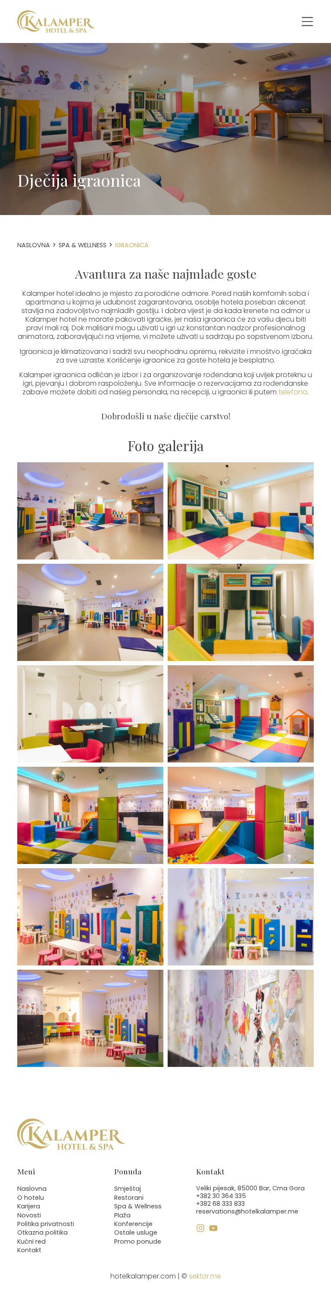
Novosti (29, 1215)
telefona (292, 392)
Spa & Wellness (82, 245)
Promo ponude (137, 1241)
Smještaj (127, 1188)
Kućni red (31, 1241)
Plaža (122, 1215)
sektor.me (205, 1276)
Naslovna (33, 245)
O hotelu (30, 1197)
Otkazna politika (42, 1232)
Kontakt (29, 1250)
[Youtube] (213, 1228)
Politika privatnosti (45, 1224)
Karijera (28, 1206)
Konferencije (133, 1224)
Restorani (129, 1197)
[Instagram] (200, 1228)
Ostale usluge (135, 1232)
